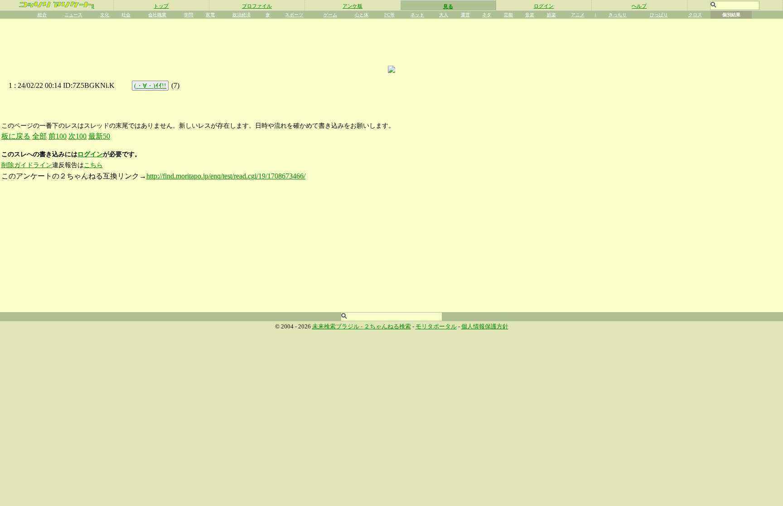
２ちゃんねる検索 (387, 326)
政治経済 (241, 14)
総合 (42, 14)
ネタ (486, 14)
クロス (695, 14)
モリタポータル (436, 326)
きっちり (618, 14)
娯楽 (551, 14)
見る (448, 6)
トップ (161, 6)
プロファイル (257, 6)
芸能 (508, 14)
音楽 (529, 14)
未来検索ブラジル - (338, 326)
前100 (57, 136)
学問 (188, 14)
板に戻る (15, 136)
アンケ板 (352, 6)
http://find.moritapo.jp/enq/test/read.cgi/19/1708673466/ (225, 176)
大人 (443, 14)
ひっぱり (659, 14)
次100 (77, 136)
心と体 (361, 14)
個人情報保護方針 (484, 326)
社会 (125, 14)
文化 (104, 14)
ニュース (73, 14)
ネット (417, 14)
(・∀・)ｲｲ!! (150, 85)
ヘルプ (639, 6)
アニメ (578, 14)
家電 (210, 14)
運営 (465, 14)
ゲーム (330, 14)
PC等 (389, 14)
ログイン (544, 6)
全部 (39, 136)
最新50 (99, 136)
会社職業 (157, 14)
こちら (93, 165)
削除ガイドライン (26, 165)
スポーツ (294, 14)
